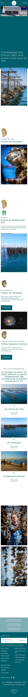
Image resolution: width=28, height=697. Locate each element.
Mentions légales (17, 682)
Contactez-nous (14, 625)
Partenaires (4, 660)
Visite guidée (4, 653)
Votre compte (4, 672)
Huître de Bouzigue (20, 655)
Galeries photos (5, 658)
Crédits (24, 682)
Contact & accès (5, 667)
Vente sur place (5, 655)
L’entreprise (4, 651)
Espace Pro (18, 662)
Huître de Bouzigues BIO (20, 652)
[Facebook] (11, 678)
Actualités (3, 670)
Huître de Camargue (20, 657)
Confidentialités (9, 682)
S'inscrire (22, 640)
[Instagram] (14, 678)
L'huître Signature (19, 659)
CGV (3, 682)
